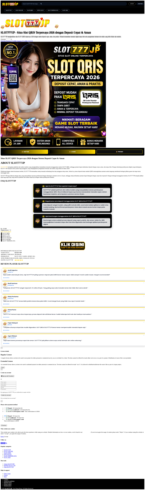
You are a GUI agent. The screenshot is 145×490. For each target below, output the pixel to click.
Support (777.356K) (22, 41)
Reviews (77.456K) (11, 41)
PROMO (120, 152)
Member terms (8, 482)
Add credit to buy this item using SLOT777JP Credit (18, 413)
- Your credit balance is (22, 412)
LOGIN (132, 3)
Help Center (7, 473)
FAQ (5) (30, 41)
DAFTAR (140, 3)
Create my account (6, 395)
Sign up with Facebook (8, 376)
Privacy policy (8, 484)
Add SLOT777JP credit (10, 422)
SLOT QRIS (30, 10)
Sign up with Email (7, 379)
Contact (6, 479)
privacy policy (86, 432)
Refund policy (8, 485)
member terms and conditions (37, 392)
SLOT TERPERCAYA (53, 10)
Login (17, 398)
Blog (5, 476)
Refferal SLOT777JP (9, 465)
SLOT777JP (8, 10)
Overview (3, 41)
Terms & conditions (9, 481)
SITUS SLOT (40, 10)
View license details (6, 231)
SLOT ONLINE (19, 10)
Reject (2, 436)
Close (2, 367)
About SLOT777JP (9, 464)
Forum (6, 475)
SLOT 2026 (65, 10)
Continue (4, 425)
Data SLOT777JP (9, 467)
